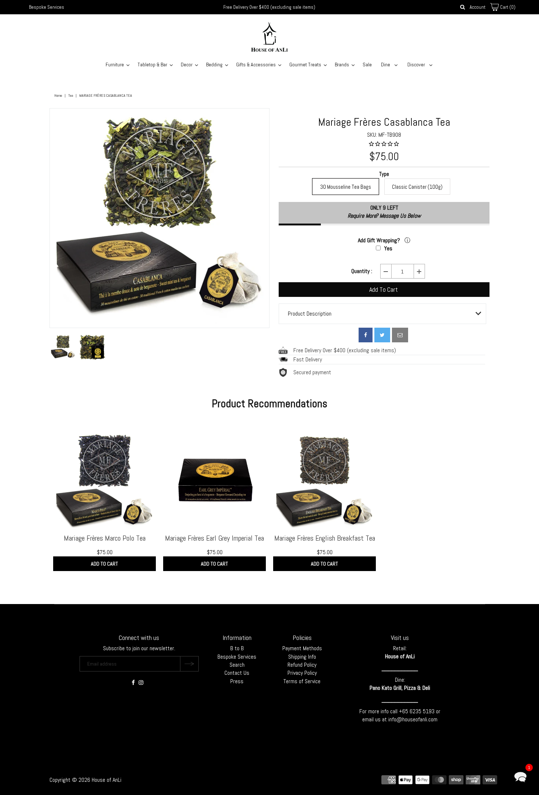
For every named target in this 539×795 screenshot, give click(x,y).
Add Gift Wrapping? (380, 240)
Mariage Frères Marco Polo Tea (105, 538)
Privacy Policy (302, 673)
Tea (70, 95)
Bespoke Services (46, 7)
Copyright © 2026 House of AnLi (85, 780)
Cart (507, 7)
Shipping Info (302, 656)
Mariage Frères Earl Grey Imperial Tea (214, 538)
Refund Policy (301, 665)
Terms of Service (301, 681)
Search (237, 665)
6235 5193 (423, 711)
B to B (237, 648)
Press (236, 681)
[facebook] (366, 335)
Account (477, 7)
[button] (520, 776)
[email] (400, 335)
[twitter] (382, 335)
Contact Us (236, 673)
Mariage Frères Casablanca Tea (384, 122)
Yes (388, 248)
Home (58, 95)
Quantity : (361, 271)
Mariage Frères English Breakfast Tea (324, 538)
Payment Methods (302, 648)
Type (384, 174)
